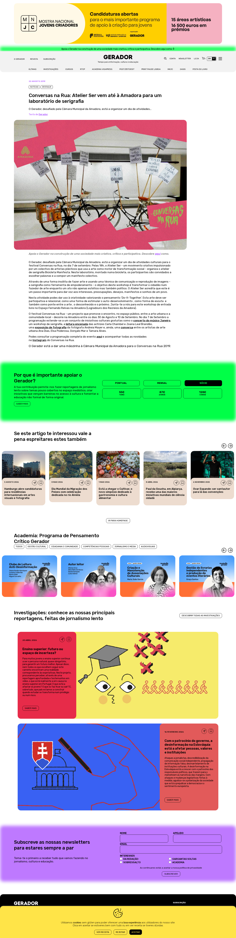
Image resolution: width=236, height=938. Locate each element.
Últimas (32, 69)
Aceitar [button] (135, 932)
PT (214, 59)
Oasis (183, 69)
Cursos (69, 69)
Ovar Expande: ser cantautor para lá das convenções (211, 490)
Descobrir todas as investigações (201, 615)
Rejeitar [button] (120, 932)
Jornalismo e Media (125, 546)
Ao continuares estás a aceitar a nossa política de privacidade (171, 868)
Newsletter (185, 58)
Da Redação (130, 859)
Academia (178, 862)
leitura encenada (77, 324)
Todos (19, 546)
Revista (34, 59)
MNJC (170, 69)
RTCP (82, 69)
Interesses (127, 855)
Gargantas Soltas (184, 859)
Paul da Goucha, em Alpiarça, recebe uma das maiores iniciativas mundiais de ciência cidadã (165, 493)
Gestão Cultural (37, 546)
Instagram (39, 340)
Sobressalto (132, 862)
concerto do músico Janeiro (151, 320)
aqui (158, 253)
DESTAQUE (46, 87)
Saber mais (22, 404)
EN (209, 59)
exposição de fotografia (50, 327)
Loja (196, 58)
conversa (127, 327)
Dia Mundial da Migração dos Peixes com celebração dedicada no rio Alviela (69, 492)
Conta (173, 58)
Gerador (43, 114)
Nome (123, 833)
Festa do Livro (200, 69)
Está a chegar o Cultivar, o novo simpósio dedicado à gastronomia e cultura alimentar (115, 493)
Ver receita (102, 932)
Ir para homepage (118, 520)
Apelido (178, 833)
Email (123, 844)
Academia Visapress (102, 69)
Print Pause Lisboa (151, 69)
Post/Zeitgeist (126, 69)
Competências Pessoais (96, 546)
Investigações (51, 69)
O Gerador (19, 59)
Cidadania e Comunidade (64, 546)
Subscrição (49, 59)
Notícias (34, 87)
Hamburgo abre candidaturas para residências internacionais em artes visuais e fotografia (23, 493)
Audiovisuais (148, 546)
